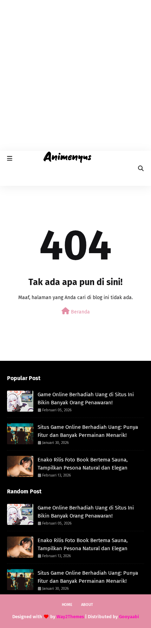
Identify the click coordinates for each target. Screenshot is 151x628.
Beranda (80, 312)
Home (67, 604)
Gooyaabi (129, 616)
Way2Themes (70, 616)
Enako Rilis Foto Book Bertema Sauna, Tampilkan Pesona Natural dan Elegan (83, 464)
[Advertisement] (75, 75)
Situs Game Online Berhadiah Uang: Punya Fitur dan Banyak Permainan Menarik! (88, 431)
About (87, 604)
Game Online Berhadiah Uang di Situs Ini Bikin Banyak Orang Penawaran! (86, 398)
